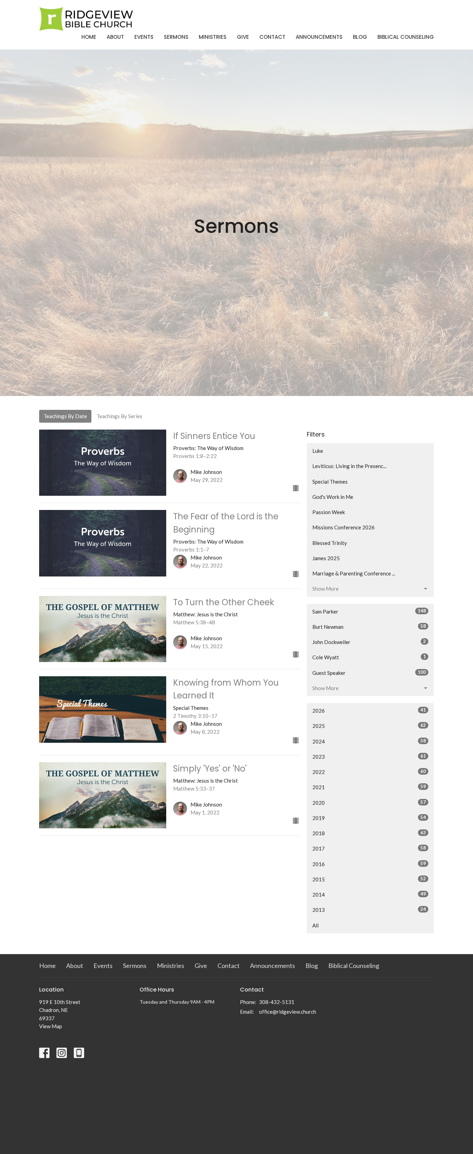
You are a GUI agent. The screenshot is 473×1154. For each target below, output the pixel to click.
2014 (369, 894)
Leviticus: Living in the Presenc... (349, 466)
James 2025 (326, 558)
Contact (272, 37)
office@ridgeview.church (287, 1011)
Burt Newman (369, 626)
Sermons (176, 37)
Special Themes (330, 481)
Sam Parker (369, 611)
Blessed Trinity (329, 543)
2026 (369, 710)
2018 (369, 833)
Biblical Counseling (405, 37)
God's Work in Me (332, 497)
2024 (369, 741)
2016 (369, 864)
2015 (369, 879)
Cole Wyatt (369, 657)
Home (88, 37)
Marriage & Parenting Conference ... (353, 573)
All (315, 925)
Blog (360, 37)
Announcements (319, 37)
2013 (369, 909)
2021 (369, 787)
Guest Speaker (369, 672)
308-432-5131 (276, 1002)
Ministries (212, 37)
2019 (369, 817)
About (115, 37)
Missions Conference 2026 (343, 527)
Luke (317, 451)
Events (143, 37)
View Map (50, 1026)
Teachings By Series (119, 416)
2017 (369, 848)
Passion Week (328, 512)
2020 (369, 802)
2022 (369, 771)
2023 (369, 756)
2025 (369, 725)
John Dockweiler (369, 641)
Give (243, 37)
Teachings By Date (65, 416)
